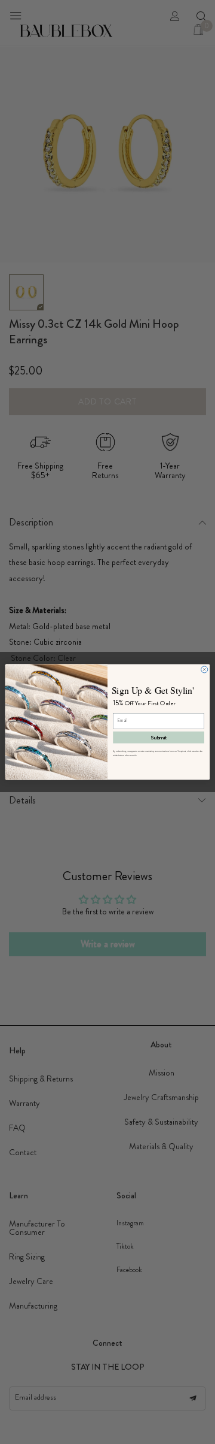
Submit (158, 738)
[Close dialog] (204, 669)
